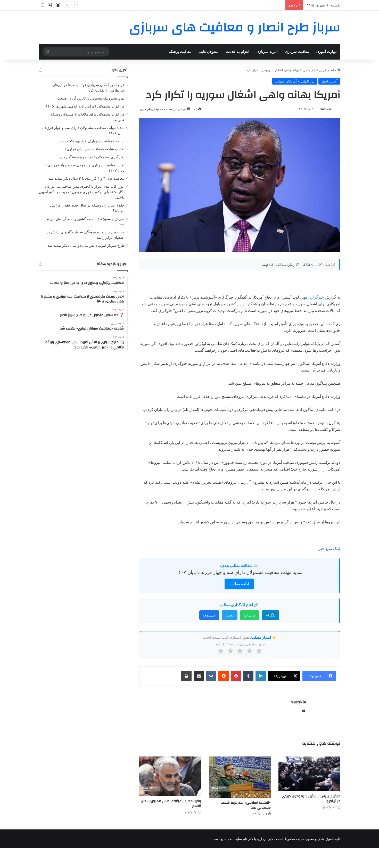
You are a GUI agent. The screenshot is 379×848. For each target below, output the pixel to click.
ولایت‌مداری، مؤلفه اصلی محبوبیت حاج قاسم (171, 803)
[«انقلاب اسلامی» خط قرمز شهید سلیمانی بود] (240, 777)
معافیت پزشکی (179, 52)
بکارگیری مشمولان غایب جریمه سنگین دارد (92, 157)
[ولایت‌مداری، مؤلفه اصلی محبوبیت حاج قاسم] (170, 776)
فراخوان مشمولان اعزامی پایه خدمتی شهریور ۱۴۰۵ (246, 5)
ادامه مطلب (239, 583)
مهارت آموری (326, 52)
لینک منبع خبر (329, 548)
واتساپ (249, 615)
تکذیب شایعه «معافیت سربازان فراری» (95, 149)
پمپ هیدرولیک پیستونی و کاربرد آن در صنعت (91, 98)
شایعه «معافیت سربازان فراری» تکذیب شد (92, 141)
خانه (333, 70)
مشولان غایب (209, 52)
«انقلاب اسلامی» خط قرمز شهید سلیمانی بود (246, 805)
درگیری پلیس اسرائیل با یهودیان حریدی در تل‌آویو (311, 798)
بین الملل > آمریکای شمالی (295, 81)
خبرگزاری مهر (312, 297)
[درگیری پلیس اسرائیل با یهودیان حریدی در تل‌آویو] (309, 773)
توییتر (230, 615)
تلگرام (270, 615)
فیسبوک (209, 615)
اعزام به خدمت (237, 52)
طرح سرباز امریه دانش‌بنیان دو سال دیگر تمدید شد (86, 245)
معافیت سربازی (297, 52)
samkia (325, 109)
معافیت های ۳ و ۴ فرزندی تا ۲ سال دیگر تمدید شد (87, 178)
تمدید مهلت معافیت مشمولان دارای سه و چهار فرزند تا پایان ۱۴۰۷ (239, 572)
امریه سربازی (267, 52)
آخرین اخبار (319, 70)
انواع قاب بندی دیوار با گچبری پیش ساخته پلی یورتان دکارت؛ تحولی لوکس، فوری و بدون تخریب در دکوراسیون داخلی (82, 191)
